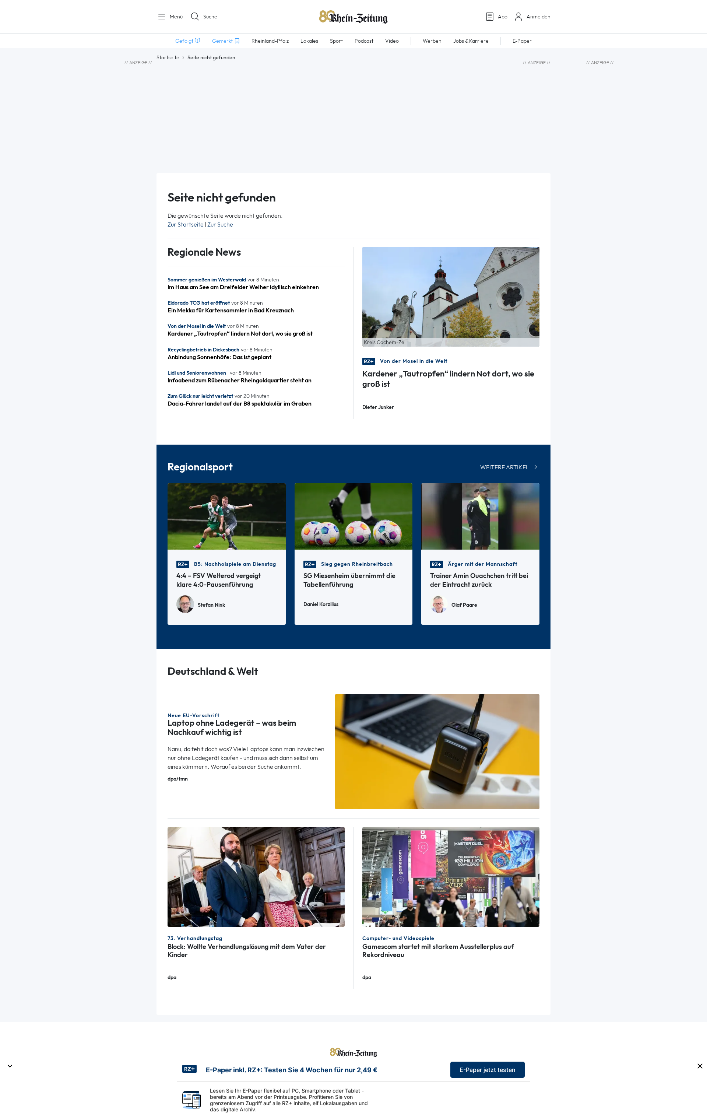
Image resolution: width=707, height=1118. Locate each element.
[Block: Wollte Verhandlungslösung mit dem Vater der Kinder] (256, 876)
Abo (502, 16)
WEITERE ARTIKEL (504, 467)
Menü (175, 16)
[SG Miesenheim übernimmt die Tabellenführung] (354, 516)
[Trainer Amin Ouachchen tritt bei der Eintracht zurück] (480, 516)
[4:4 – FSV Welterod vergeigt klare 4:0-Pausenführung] (227, 516)
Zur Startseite (186, 224)
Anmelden (539, 16)
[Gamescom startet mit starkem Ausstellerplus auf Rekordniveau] (450, 876)
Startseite (167, 57)
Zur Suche (220, 224)
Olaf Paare (464, 605)
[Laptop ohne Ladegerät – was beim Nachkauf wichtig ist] (437, 751)
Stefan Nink (211, 605)
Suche (210, 16)
